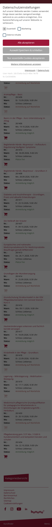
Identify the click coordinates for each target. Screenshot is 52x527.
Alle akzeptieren (26, 42)
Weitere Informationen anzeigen (26, 64)
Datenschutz (43, 70)
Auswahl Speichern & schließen (26, 50)
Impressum (30, 70)
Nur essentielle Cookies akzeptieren (26, 58)
